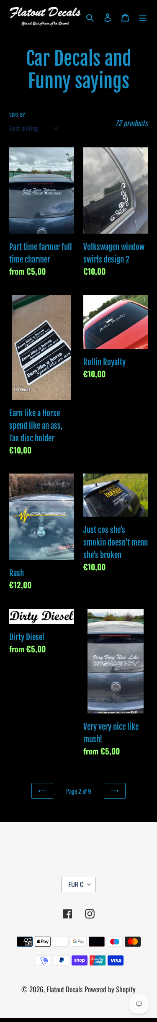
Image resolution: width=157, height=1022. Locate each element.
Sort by (17, 114)
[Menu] (143, 16)
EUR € (75, 884)
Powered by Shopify (110, 989)
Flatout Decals (64, 989)
